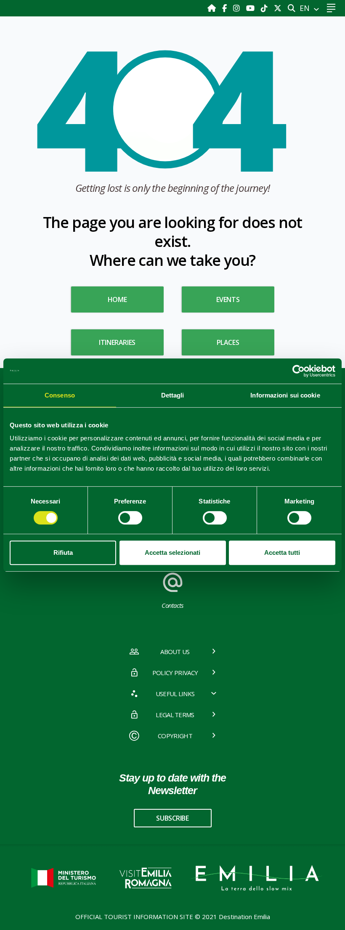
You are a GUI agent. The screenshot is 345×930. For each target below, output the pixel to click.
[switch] (130, 518)
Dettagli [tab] (172, 395)
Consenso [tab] (60, 395)
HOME (117, 299)
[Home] (212, 8)
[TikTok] (265, 8)
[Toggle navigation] (331, 8)
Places (228, 342)
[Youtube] (251, 8)
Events (228, 299)
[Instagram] (237, 8)
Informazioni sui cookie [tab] (285, 395)
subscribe (172, 818)
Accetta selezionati (172, 552)
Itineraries (117, 342)
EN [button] (306, 8)
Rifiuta (63, 552)
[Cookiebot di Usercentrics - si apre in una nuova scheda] (298, 371)
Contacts (172, 605)
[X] (277, 8)
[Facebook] (225, 8)
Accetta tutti (282, 552)
